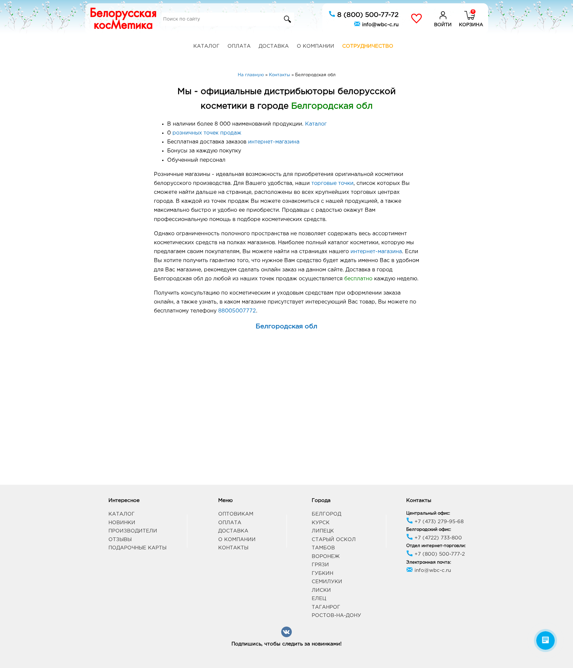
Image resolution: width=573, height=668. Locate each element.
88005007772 (237, 310)
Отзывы (120, 539)
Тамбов (323, 548)
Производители (132, 531)
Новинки (121, 523)
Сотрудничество (367, 46)
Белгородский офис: (428, 529)
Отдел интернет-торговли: (436, 546)
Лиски (321, 590)
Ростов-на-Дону (336, 615)
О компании (315, 46)
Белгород (326, 514)
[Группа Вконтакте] (286, 636)
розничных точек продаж (206, 133)
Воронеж (326, 556)
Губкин (322, 573)
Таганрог (326, 607)
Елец (319, 598)
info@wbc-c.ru (379, 25)
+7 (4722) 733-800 (437, 538)
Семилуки (327, 582)
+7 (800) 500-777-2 (439, 554)
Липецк (323, 531)
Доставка (274, 46)
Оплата (239, 46)
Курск (321, 523)
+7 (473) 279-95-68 (438, 522)
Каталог (206, 46)
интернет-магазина (273, 141)
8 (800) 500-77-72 (367, 15)
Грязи (320, 565)
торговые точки (332, 183)
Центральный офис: (428, 513)
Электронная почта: (428, 562)
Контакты (233, 548)
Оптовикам (235, 514)
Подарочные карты (137, 548)
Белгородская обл (286, 326)
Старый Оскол (334, 539)
